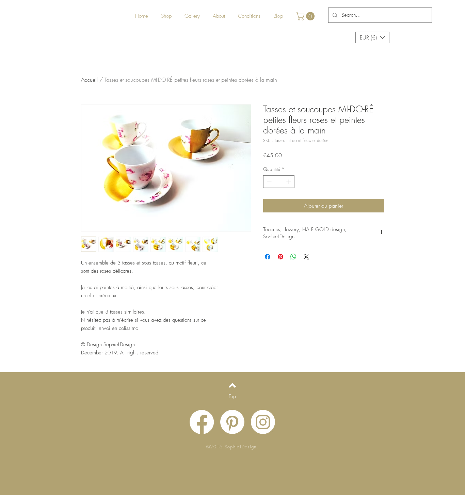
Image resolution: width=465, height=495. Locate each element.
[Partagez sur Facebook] (267, 257)
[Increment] (289, 182)
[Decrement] (268, 182)
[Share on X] (306, 257)
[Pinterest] (232, 422)
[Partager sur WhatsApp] (293, 257)
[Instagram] (263, 422)
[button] (306, 16)
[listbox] (372, 37)
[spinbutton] (279, 182)
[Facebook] (202, 422)
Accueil (89, 79)
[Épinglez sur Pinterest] (280, 257)
